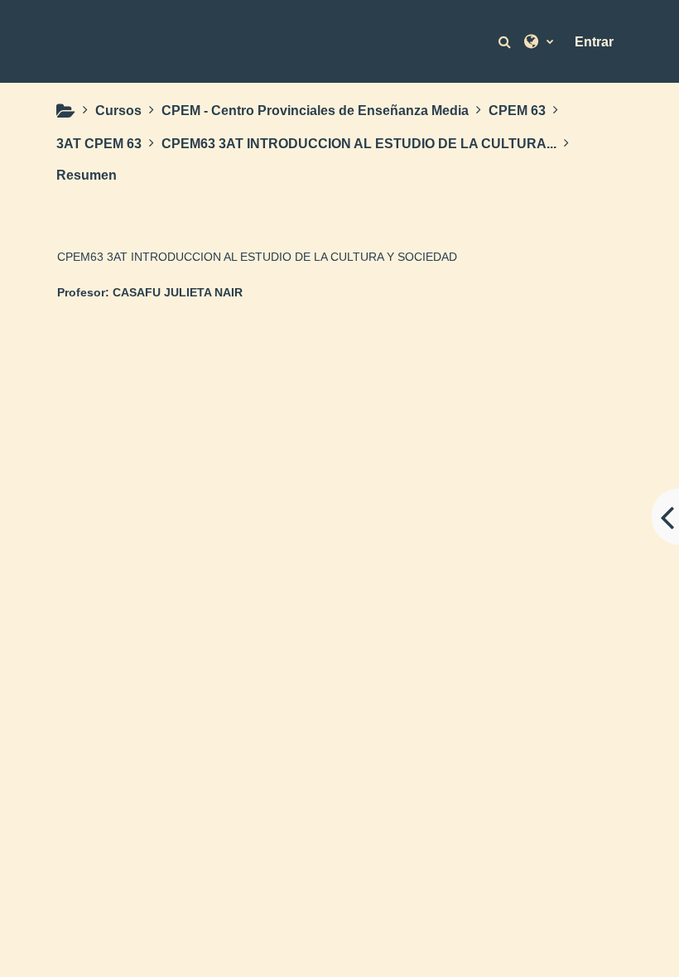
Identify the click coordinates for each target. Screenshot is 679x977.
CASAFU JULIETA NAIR (178, 292)
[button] (507, 42)
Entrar (594, 42)
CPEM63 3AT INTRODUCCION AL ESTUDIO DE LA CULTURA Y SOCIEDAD (257, 256)
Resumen (86, 175)
